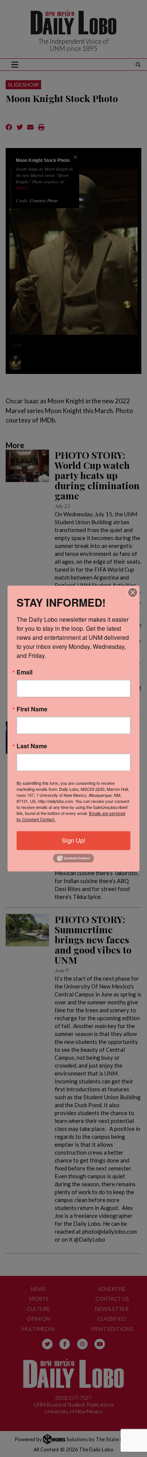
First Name (32, 709)
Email (24, 672)
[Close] (132, 592)
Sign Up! (73, 840)
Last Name (32, 746)
